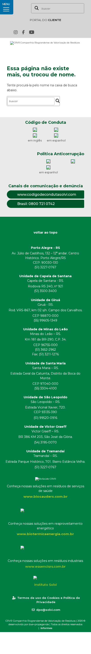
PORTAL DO (45, 20)
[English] (59, 32)
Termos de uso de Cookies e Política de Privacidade (48, 600)
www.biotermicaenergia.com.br (45, 534)
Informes (46, 628)
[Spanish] (72, 32)
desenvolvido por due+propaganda (28, 624)
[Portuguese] (65, 32)
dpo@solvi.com (48, 609)
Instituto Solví (45, 585)
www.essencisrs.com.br (45, 566)
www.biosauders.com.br (45, 496)
